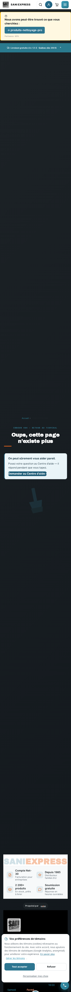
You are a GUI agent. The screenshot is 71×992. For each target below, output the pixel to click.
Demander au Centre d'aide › (27, 473)
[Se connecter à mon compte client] (48, 4)
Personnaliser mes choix (35, 976)
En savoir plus (47, 954)
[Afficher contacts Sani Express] (64, 985)
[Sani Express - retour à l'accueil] (16, 4)
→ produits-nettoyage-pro (24, 30)
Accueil (25, 418)
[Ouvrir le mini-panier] (56, 4)
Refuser (51, 966)
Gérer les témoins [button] (15, 958)
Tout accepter (19, 966)
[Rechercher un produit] (40, 4)
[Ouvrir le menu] (65, 4)
